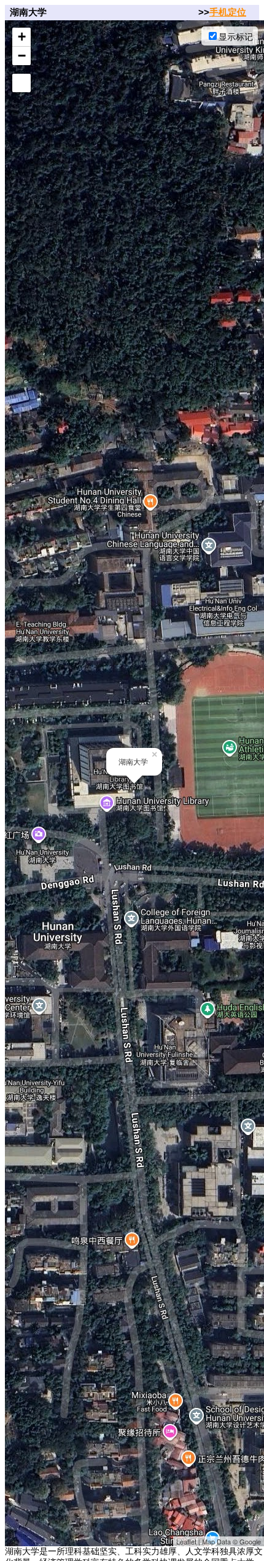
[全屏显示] (21, 83)
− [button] (22, 55)
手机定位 (227, 12)
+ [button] (22, 36)
